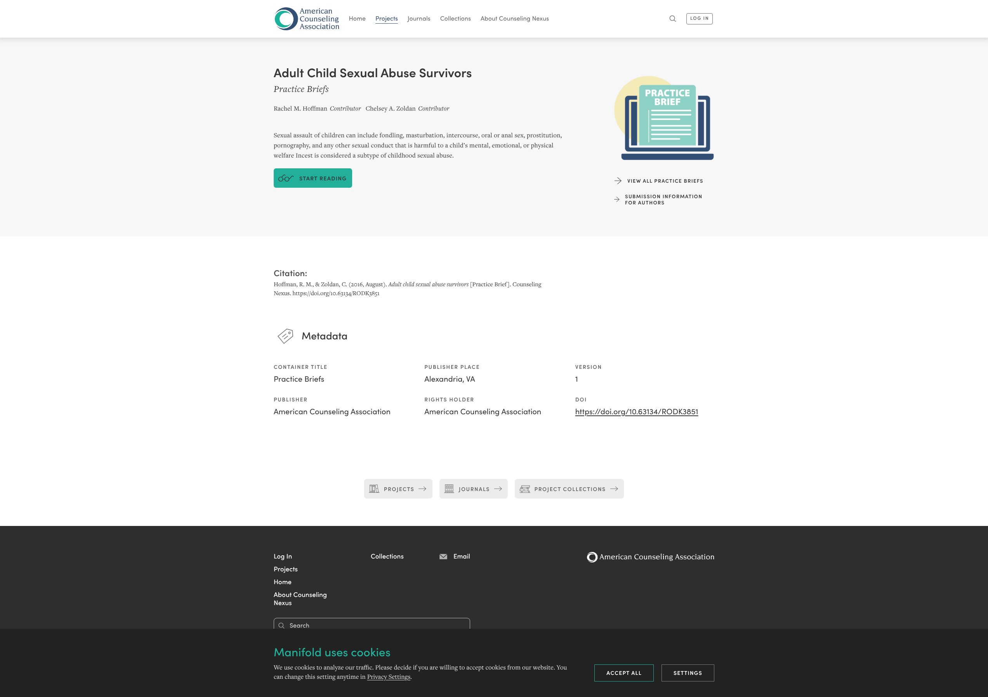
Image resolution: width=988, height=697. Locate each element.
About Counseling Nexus (515, 18)
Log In (699, 18)
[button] (283, 556)
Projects (386, 18)
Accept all (624, 672)
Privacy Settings (388, 677)
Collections (455, 18)
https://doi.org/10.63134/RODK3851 (636, 411)
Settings (688, 672)
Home (357, 18)
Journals (419, 18)
